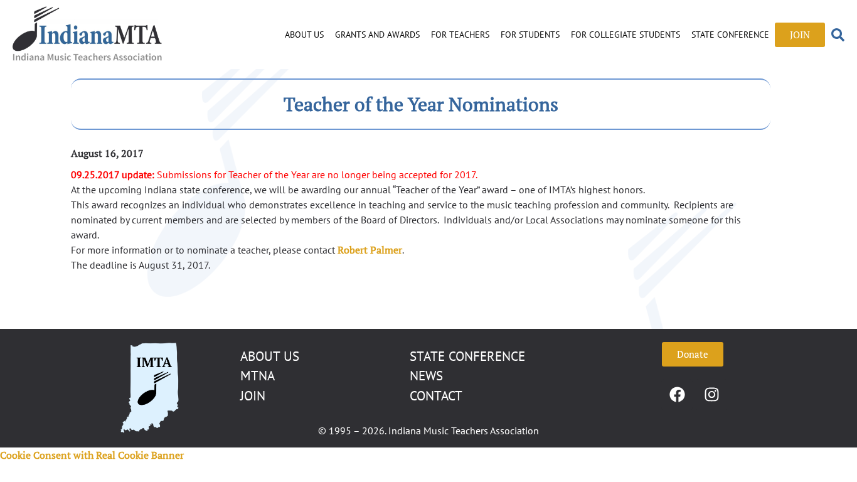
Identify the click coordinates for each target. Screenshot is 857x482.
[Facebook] (677, 394)
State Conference (730, 34)
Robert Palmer (370, 250)
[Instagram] (711, 394)
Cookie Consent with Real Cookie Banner (92, 455)
